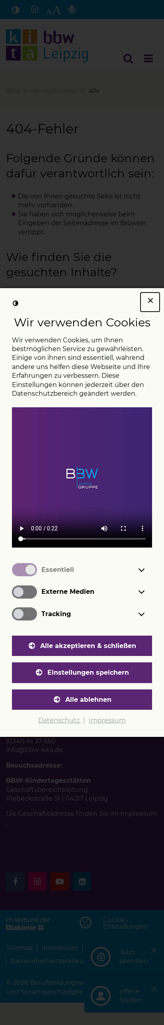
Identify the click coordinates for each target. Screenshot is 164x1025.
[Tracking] (148, 614)
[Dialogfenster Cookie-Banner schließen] (150, 302)
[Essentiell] (148, 569)
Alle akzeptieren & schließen (88, 646)
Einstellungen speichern (88, 672)
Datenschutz (59, 720)
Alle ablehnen (88, 699)
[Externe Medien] (148, 591)
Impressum (107, 720)
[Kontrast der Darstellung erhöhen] (15, 303)
